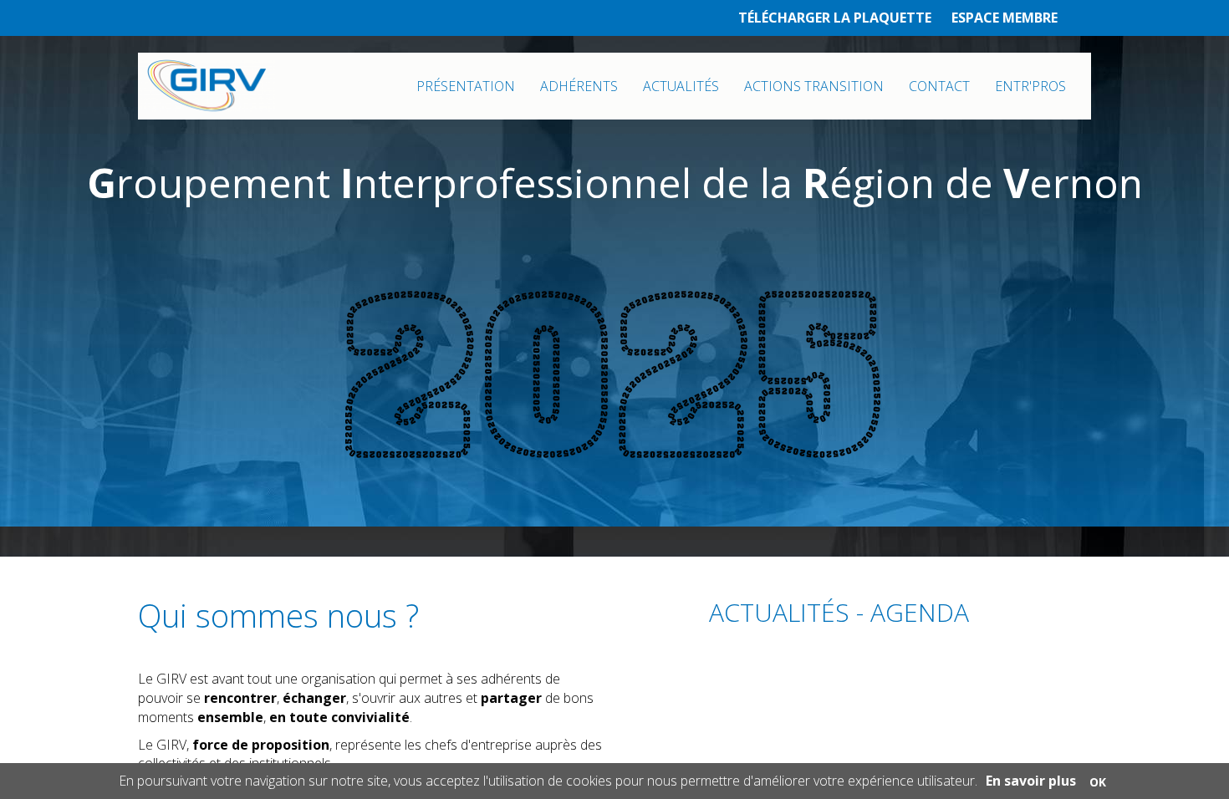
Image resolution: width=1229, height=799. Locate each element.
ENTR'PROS (1030, 86)
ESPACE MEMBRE (1004, 17)
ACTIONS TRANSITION (814, 86)
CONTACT (939, 86)
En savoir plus (1031, 780)
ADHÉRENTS (579, 86)
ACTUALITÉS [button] (681, 86)
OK (1097, 782)
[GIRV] (207, 86)
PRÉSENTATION (465, 86)
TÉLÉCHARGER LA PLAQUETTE (834, 17)
